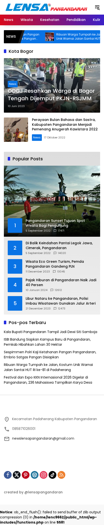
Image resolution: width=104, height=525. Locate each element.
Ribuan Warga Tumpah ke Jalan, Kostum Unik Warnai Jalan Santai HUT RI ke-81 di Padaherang (48, 367)
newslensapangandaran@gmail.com (43, 438)
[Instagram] (43, 475)
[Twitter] (17, 475)
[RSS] (61, 475)
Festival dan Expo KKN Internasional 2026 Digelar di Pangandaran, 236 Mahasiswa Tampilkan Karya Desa (48, 380)
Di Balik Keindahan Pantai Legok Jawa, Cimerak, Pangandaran (59, 245)
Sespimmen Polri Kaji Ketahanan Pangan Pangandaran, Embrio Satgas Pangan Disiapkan (50, 355)
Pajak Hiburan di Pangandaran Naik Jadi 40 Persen (61, 282)
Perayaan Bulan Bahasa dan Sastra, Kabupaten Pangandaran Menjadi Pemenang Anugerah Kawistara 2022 (65, 124)
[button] (97, 7)
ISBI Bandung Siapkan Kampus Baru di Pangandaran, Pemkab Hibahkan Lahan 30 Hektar (47, 342)
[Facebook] (8, 475)
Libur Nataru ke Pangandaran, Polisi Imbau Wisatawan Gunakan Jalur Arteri (61, 301)
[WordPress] (34, 475)
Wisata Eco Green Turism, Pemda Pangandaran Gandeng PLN (55, 264)
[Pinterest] (26, 475)
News (12, 84)
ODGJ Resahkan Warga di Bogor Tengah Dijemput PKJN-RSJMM (51, 94)
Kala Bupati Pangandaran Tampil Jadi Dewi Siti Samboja (50, 331)
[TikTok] (52, 475)
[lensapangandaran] (46, 7)
